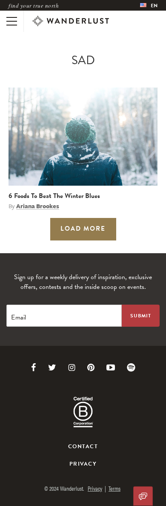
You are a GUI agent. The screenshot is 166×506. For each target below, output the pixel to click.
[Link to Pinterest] (90, 367)
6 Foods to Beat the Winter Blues (54, 196)
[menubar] (148, 5)
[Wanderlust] (70, 21)
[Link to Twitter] (52, 367)
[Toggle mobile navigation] (11, 21)
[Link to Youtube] (110, 367)
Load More (83, 228)
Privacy (83, 464)
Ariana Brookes (37, 206)
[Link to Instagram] (71, 367)
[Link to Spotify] (131, 367)
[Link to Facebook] (33, 367)
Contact (83, 446)
